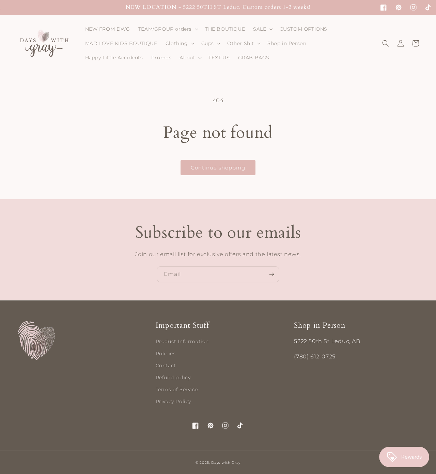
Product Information (182, 341)
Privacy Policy (173, 401)
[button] (167, 29)
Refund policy (173, 377)
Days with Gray (225, 462)
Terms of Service (177, 389)
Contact (166, 365)
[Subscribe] (271, 274)
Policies (166, 354)
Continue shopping (218, 167)
